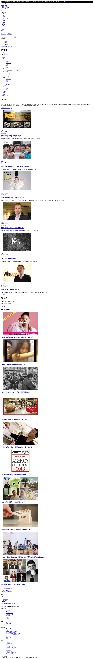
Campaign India (9, 643)
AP (4, 22)
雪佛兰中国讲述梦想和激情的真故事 (11, 136)
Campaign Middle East (11, 652)
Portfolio (8, 622)
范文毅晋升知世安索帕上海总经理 (10, 289)
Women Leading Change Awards (13, 633)
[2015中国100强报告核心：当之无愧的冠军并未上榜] (20, 389)
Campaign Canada (5, 7)
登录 (4, 13)
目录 (4, 58)
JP (3, 23)
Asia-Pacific (8, 79)
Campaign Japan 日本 (11, 646)
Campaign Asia (9, 642)
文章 (6, 41)
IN (3, 25)
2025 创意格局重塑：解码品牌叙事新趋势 (14, 502)
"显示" (4, 85)
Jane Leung (3, 133)
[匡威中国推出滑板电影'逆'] (17, 250)
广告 (2, 130)
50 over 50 (8, 638)
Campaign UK (4, 3)
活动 (4, 57)
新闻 (4, 53)
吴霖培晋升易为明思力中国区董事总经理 (12, 228)
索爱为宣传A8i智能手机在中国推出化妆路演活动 (15, 166)
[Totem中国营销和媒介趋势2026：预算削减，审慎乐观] (20, 334)
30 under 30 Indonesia (11, 636)
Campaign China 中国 (11, 647)
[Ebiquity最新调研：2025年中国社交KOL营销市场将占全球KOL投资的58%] (20, 554)
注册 (7, 89)
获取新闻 (3, 306)
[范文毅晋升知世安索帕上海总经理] (17, 281)
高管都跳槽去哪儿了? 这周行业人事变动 (14, 584)
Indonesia (8, 84)
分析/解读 (5, 54)
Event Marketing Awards (11, 631)
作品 (6, 42)
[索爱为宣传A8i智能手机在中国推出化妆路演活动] (17, 158)
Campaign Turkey (10, 653)
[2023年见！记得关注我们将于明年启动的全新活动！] (20, 526)
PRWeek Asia (9, 623)
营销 (2, 161)
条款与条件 (8, 603)
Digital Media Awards (11, 630)
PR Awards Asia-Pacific (11, 632)
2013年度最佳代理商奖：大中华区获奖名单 (14, 474)
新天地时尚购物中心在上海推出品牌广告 (12, 197)
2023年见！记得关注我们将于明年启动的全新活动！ (17, 529)
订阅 (4, 16)
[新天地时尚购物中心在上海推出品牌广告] (17, 189)
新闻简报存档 (9, 613)
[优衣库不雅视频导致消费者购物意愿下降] (20, 361)
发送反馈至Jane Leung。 (6, 108)
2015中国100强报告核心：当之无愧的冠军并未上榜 (16, 392)
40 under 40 (8, 637)
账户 (4, 87)
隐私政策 (3, 603)
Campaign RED (4, 8)
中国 (7, 81)
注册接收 (8, 591)
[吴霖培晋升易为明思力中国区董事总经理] (17, 220)
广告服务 (5, 15)
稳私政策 (61, 1)
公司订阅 (5, 18)
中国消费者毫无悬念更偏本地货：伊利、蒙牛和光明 (17, 447)
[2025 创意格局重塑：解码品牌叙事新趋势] (20, 499)
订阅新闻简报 (9, 614)
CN (4, 24)
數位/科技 (3, 283)
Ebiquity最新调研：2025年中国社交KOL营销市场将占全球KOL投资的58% (23, 557)
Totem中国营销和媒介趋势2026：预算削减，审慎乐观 (17, 337)
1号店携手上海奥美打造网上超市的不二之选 (14, 419)
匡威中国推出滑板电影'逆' (8, 258)
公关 (2, 222)
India (7, 83)
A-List (6, 44)
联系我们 (14, 603)
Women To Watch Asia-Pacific (12, 634)
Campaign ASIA (4, 6)
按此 (37, 1)
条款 (66, 1)
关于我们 (8, 610)
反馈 (7, 611)
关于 (8, 588)
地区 (4, 77)
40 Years (8, 625)
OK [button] (1, 2)
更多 (4, 60)
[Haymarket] (3, 606)
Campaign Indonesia (10, 644)
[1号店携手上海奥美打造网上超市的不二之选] (20, 416)
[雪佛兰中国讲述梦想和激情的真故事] (17, 127)
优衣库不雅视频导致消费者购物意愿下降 (13, 364)
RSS (7, 617)
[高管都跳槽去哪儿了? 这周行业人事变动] (20, 581)
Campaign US (4, 5)
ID (3, 27)
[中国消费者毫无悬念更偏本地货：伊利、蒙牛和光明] (20, 444)
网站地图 (8, 615)
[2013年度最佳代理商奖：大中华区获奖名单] (20, 471)
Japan (7, 80)
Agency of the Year (10, 628)
